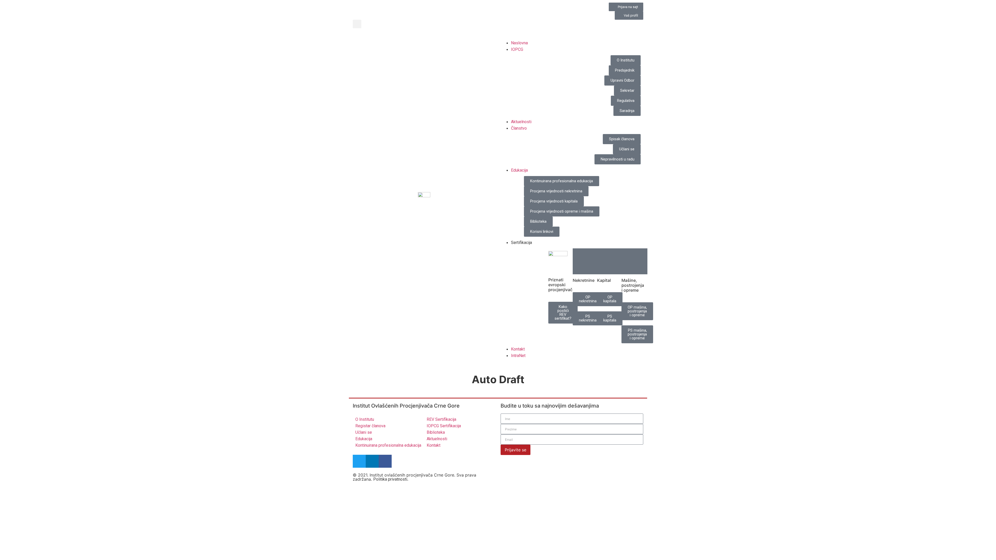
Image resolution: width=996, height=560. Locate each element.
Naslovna (519, 42)
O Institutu (364, 419)
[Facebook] (385, 461)
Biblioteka (436, 432)
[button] (357, 24)
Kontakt (518, 349)
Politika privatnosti (390, 479)
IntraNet (518, 355)
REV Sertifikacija (441, 419)
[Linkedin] (372, 461)
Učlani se (363, 432)
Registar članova (370, 425)
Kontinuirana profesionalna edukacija (388, 445)
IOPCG (517, 49)
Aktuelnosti (521, 121)
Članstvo (519, 128)
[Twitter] (359, 461)
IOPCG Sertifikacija (444, 425)
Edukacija (519, 170)
